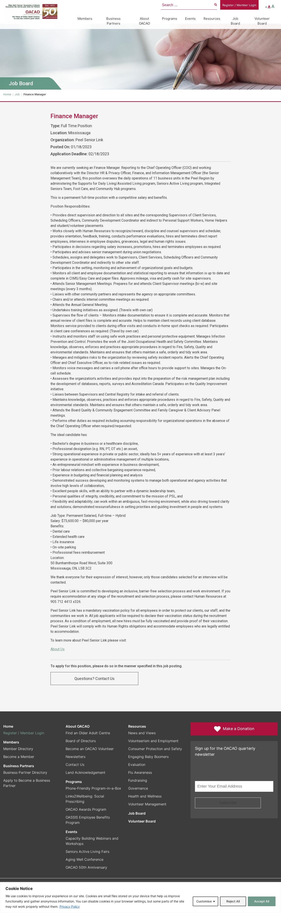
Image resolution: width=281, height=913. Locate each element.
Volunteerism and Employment (153, 741)
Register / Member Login (239, 5)
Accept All (261, 901)
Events (190, 18)
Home (7, 94)
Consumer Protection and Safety (155, 749)
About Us (57, 649)
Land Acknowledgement (85, 772)
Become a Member (18, 756)
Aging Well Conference (84, 859)
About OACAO (144, 21)
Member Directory (18, 749)
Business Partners (113, 21)
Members (84, 18)
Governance (138, 788)
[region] (140, 897)
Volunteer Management (147, 804)
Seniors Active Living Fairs (87, 851)
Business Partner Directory (25, 772)
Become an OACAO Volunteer (90, 749)
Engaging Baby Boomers (148, 756)
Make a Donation (238, 728)
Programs (169, 18)
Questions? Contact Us (94, 678)
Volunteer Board (262, 21)
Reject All (233, 901)
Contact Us (75, 764)
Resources (212, 18)
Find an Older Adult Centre (88, 733)
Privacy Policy (69, 906)
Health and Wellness (145, 796)
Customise (204, 901)
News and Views (142, 733)
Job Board (235, 21)
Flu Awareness (140, 772)
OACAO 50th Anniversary (86, 867)
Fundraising (137, 780)
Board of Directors (81, 741)
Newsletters (75, 756)
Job (17, 94)
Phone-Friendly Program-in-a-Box (93, 788)
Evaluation (136, 764)
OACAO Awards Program (86, 809)
